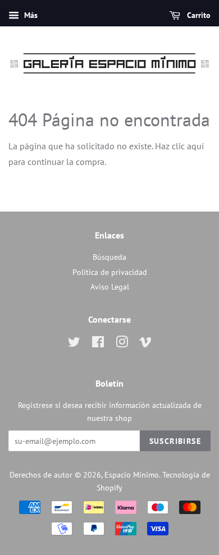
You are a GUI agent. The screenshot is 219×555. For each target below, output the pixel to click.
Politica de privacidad (109, 272)
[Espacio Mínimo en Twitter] (74, 344)
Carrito (198, 15)
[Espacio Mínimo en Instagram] (122, 344)
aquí (195, 146)
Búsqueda (109, 257)
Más (30, 15)
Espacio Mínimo (131, 475)
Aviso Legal (109, 287)
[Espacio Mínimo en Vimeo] (145, 344)
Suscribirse (175, 441)
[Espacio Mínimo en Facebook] (98, 344)
